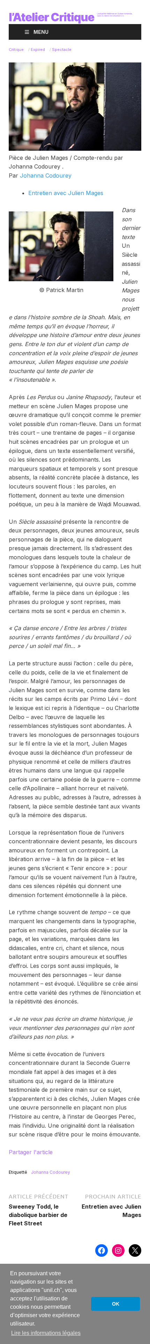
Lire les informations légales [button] (46, 1333)
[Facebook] (101, 1250)
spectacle (62, 49)
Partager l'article (31, 1152)
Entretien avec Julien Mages (65, 192)
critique (16, 49)
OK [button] (115, 1304)
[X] (135, 1250)
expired (38, 49)
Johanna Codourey (46, 175)
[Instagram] (118, 1250)
